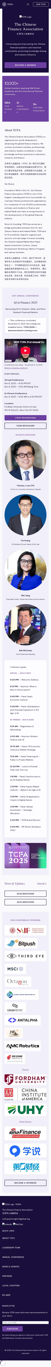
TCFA (10, 4)
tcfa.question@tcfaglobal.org (16, 1219)
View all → (41, 883)
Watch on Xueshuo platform (16, 368)
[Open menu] (28, 4)
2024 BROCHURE (25, 893)
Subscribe (12, 1329)
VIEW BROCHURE (25, 425)
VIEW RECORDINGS (25, 418)
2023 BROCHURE (25, 902)
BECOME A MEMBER (25, 65)
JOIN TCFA (41, 4)
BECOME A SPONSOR (25, 1183)
